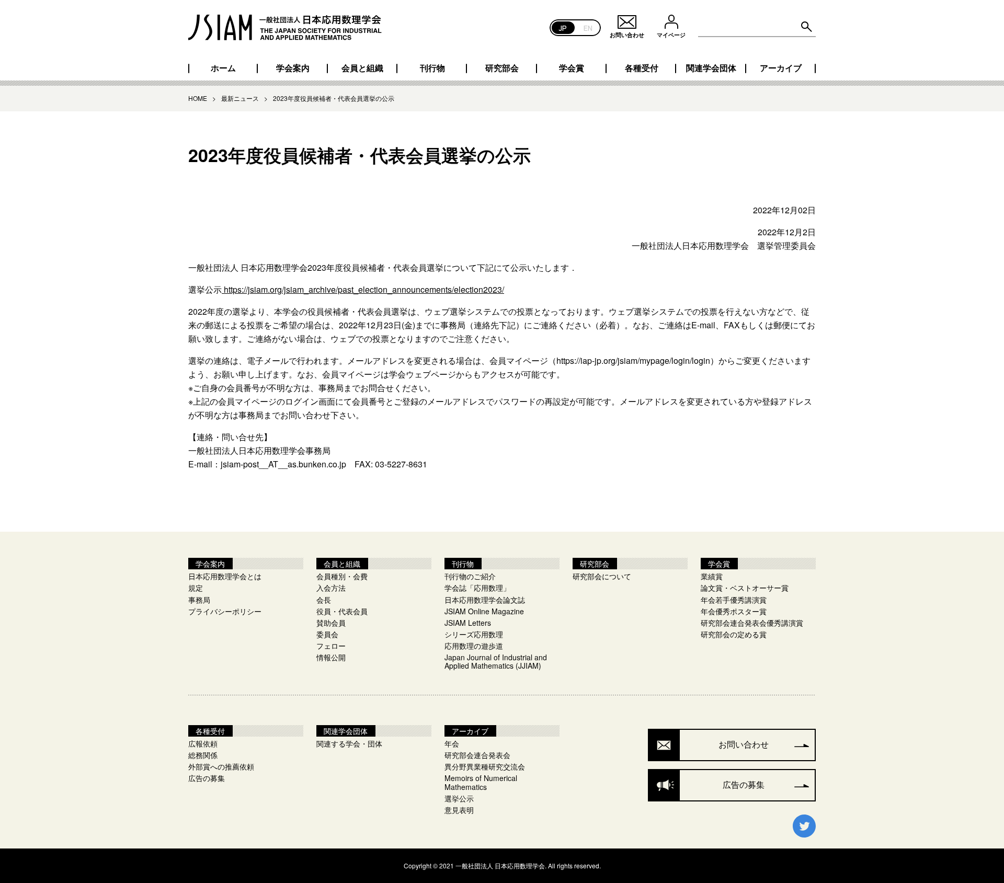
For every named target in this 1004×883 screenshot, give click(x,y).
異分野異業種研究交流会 (484, 766)
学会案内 (293, 68)
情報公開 (331, 657)
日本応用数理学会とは (224, 576)
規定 (195, 587)
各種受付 (641, 68)
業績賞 (712, 576)
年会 (451, 743)
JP (563, 27)
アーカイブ (781, 68)
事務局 (199, 599)
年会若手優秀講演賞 (734, 599)
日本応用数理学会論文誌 (484, 599)
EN (588, 27)
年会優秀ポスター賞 (734, 611)
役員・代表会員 (342, 611)
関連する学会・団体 (349, 743)
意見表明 (459, 810)
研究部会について (602, 576)
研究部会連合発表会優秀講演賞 (752, 622)
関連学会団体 (711, 68)
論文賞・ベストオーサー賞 (745, 587)
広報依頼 (203, 743)
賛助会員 (331, 622)
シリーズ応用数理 (473, 634)
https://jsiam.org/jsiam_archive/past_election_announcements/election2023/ (363, 289)
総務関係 (203, 755)
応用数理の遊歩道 (473, 645)
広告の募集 (206, 778)
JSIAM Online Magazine (484, 611)
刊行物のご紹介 (470, 576)
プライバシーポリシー (224, 611)
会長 (323, 599)
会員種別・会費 (342, 576)
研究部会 (502, 68)
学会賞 (571, 68)
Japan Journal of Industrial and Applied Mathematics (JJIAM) (495, 661)
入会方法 (331, 587)
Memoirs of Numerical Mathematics (480, 782)
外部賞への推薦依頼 (221, 766)
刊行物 (432, 68)
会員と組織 (362, 68)
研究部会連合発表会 (477, 755)
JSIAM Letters (467, 622)
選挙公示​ (459, 798)
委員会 (327, 634)
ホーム (223, 68)
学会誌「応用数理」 (477, 587)
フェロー (331, 645)
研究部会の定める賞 (734, 634)
